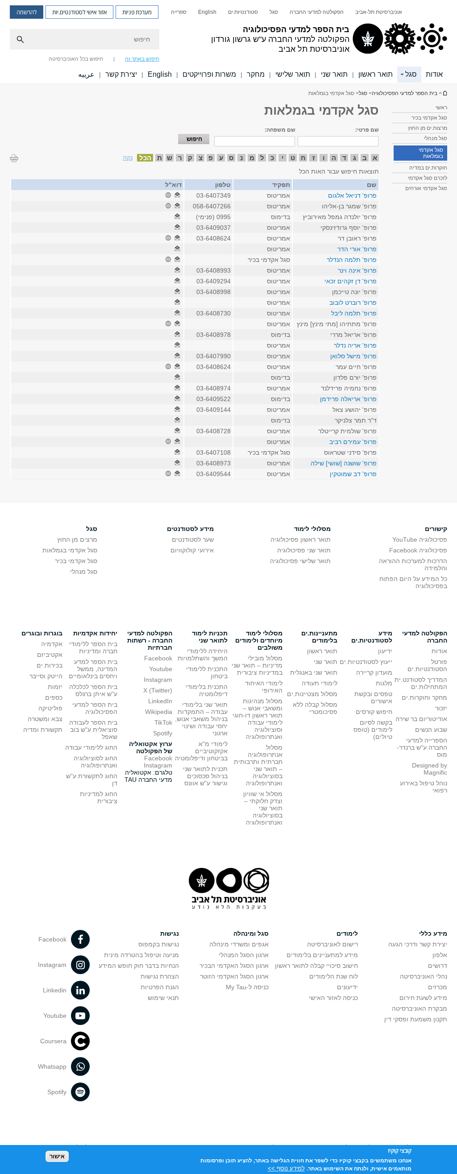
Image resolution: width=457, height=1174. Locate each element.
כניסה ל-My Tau (247, 987)
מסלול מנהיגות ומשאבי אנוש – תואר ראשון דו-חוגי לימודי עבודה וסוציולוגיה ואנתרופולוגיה (258, 718)
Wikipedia (158, 711)
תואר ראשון (375, 74)
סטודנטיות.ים (243, 12)
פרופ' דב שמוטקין (353, 473)
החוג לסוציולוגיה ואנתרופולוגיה (95, 762)
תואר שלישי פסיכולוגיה (300, 560)
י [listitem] (283, 158)
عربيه (86, 74)
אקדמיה (51, 643)
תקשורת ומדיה (42, 729)
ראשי (441, 107)
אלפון (439, 954)
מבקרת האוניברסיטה (419, 1008)
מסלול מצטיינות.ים (312, 693)
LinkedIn (160, 701)
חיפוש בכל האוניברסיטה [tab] (76, 59)
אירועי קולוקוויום (192, 550)
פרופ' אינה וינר (357, 270)
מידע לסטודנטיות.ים (371, 637)
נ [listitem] (241, 158)
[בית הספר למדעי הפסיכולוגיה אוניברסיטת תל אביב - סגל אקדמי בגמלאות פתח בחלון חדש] (177, 195)
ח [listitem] (303, 158)
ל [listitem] (262, 158)
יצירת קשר (121, 74)
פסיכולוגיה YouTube (419, 539)
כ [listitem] (272, 158)
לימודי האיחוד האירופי (264, 687)
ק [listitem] (190, 158)
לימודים (347, 933)
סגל (274, 12)
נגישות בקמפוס (158, 944)
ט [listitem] (293, 158)
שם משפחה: (280, 130)
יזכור (441, 708)
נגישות (169, 933)
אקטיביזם (49, 654)
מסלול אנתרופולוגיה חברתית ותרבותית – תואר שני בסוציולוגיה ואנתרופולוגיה (258, 765)
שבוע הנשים (431, 729)
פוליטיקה (50, 708)
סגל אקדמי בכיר (429, 118)
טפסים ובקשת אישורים (373, 697)
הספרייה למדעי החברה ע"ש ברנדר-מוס (422, 747)
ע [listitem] (221, 158)
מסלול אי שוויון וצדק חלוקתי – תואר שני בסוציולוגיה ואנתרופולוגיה (263, 808)
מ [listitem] (251, 158)
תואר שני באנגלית (313, 672)
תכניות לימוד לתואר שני (210, 637)
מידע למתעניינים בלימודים (322, 954)
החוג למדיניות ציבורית (98, 797)
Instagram (158, 679)
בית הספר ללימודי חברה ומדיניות (93, 647)
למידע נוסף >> (286, 1168)
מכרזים (437, 987)
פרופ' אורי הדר (357, 249)
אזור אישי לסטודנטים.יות (79, 12)
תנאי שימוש (163, 997)
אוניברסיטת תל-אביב (378, 12)
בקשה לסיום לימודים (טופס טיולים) (372, 729)
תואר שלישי (292, 74)
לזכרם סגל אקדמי (427, 178)
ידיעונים (347, 987)
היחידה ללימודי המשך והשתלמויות (203, 654)
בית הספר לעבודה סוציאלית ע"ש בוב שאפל (93, 729)
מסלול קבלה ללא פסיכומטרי (315, 708)
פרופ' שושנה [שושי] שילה (344, 463)
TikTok (163, 722)
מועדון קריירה (374, 672)
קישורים (436, 528)
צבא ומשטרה (45, 718)
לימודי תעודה (319, 683)
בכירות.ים (49, 665)
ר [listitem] (180, 158)
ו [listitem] (324, 158)
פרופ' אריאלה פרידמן (348, 398)
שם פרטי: (367, 130)
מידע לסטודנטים (190, 528)
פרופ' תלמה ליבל (354, 313)
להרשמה (27, 12)
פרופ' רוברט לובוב (353, 302)
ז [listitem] (313, 158)
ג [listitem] (354, 158)
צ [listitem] (201, 158)
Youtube (160, 668)
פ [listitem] (210, 158)
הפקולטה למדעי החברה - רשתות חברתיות (149, 640)
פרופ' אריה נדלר (355, 345)
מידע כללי (433, 933)
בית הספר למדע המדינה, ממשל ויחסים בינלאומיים (93, 669)
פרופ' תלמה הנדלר (352, 259)
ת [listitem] (159, 158)
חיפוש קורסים (374, 711)
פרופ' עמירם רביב (353, 441)
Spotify (162, 733)
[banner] (228, 41)
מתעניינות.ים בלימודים (319, 637)
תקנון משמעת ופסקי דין (415, 1019)
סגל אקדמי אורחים (426, 188)
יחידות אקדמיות (95, 633)
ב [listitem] (364, 158)
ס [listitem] (231, 158)
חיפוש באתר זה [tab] (142, 59)
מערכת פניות (137, 12)
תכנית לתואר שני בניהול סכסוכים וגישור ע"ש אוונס (205, 776)
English (207, 12)
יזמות (55, 686)
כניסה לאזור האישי (333, 997)
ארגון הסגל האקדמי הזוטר (234, 976)
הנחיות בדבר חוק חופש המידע (139, 965)
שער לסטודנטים (193, 539)
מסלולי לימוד (312, 528)
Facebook (158, 658)
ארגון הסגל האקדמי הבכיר (234, 965)
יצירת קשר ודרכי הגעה (417, 944)
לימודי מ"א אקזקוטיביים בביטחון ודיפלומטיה (201, 751)
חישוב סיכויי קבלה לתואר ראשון (316, 965)
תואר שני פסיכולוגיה (304, 550)
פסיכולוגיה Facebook (418, 550)
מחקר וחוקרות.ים (424, 697)
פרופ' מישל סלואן (353, 356)
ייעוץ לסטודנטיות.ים (366, 661)
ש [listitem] (169, 158)
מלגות (384, 683)
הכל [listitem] (145, 158)
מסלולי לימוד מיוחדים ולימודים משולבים (259, 640)
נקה (128, 157)
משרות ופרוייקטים (209, 74)
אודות (434, 74)
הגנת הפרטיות (160, 987)
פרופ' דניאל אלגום (352, 195)
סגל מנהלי (435, 138)
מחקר (256, 74)
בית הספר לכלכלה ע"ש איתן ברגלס (93, 690)
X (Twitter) (157, 690)
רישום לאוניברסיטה (332, 944)
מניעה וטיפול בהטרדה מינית (141, 954)
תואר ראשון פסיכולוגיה (300, 539)
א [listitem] (375, 158)
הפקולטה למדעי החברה (317, 12)
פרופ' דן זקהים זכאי (350, 281)
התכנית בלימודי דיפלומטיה (207, 690)
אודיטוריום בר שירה (421, 718)
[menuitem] (378, 12)
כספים (53, 697)
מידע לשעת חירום (423, 997)
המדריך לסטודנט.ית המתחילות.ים (421, 683)
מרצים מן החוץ (77, 539)
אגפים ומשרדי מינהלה (239, 944)
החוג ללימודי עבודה (91, 747)
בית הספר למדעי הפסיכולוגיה (444, 93)
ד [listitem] (344, 158)
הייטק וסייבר (45, 676)
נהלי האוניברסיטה (423, 976)
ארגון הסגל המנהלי (244, 954)
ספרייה (179, 12)
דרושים (437, 965)
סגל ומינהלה (251, 933)
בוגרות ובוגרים (41, 633)
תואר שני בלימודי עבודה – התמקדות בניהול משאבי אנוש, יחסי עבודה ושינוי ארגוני (201, 719)
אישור (57, 1156)
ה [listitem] (334, 158)
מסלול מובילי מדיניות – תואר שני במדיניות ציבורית (257, 665)
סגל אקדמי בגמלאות (431, 153)
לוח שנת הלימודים (333, 976)
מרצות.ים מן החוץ (427, 128)
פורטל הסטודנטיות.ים (427, 665)
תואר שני (334, 74)
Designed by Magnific (429, 769)
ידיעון (385, 651)
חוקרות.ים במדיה (428, 168)
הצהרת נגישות (160, 976)
